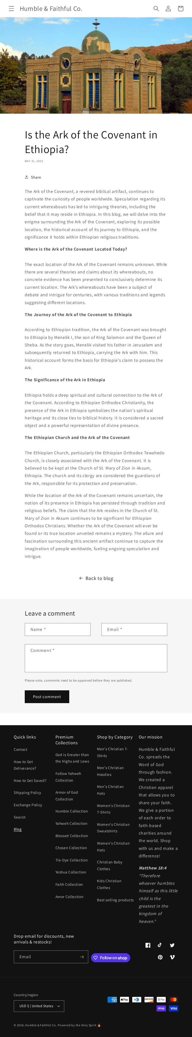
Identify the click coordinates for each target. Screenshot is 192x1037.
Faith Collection (69, 884)
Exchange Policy (28, 804)
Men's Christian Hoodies (110, 771)
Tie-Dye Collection (72, 859)
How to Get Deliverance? (25, 765)
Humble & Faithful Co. (41, 1025)
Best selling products (115, 899)
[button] (12, 9)
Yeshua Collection (71, 871)
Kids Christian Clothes (109, 884)
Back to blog (100, 578)
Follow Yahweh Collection (69, 777)
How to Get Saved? (30, 780)
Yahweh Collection (72, 823)
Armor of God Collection (67, 795)
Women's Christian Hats (113, 846)
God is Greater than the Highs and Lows (72, 758)
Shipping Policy (27, 792)
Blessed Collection (72, 835)
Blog (18, 829)
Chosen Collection (71, 847)
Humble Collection (72, 810)
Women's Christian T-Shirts (113, 809)
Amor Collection (70, 896)
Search (20, 817)
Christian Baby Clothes (109, 865)
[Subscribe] (82, 957)
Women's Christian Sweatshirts (113, 828)
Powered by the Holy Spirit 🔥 (79, 1025)
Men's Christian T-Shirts (112, 752)
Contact (21, 749)
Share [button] (36, 177)
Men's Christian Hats (110, 790)
